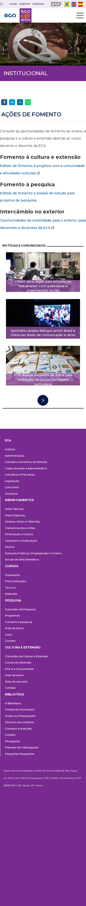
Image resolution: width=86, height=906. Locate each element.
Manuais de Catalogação (21, 747)
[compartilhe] (4, 102)
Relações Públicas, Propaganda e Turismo (33, 553)
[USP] (56, 4)
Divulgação (12, 741)
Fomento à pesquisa (18, 622)
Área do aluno (14, 628)
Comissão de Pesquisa (20, 609)
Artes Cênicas (14, 509)
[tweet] (12, 102)
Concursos (12, 487)
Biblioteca (14, 694)
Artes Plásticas (15, 515)
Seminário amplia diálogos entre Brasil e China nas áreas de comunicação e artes (43, 333)
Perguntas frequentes (19, 754)
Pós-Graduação (15, 581)
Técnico (10, 587)
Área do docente (16, 681)
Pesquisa (13, 600)
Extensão (11, 593)
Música (10, 547)
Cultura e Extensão (23, 647)
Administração (14, 455)
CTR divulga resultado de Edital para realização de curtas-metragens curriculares (43, 379)
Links (8, 634)
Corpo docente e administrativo (26, 468)
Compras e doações (18, 728)
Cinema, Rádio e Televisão (22, 521)
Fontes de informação (19, 709)
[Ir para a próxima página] (43, 400)
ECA (8, 440)
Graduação (12, 575)
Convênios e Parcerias (19, 474)
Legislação (12, 481)
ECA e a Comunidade (19, 669)
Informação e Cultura (19, 534)
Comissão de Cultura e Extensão (26, 656)
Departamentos (19, 500)
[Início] (18, 15)
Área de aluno (14, 675)
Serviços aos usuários (19, 722)
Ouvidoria (11, 493)
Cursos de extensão (18, 662)
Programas (12, 615)
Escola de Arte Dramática (22, 559)
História (10, 449)
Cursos (11, 566)
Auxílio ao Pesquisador (20, 716)
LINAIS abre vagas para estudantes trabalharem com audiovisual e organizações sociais (43, 286)
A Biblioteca (13, 703)
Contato (10, 640)
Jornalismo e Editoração (21, 540)
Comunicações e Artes (20, 528)
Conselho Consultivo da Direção (26, 462)
